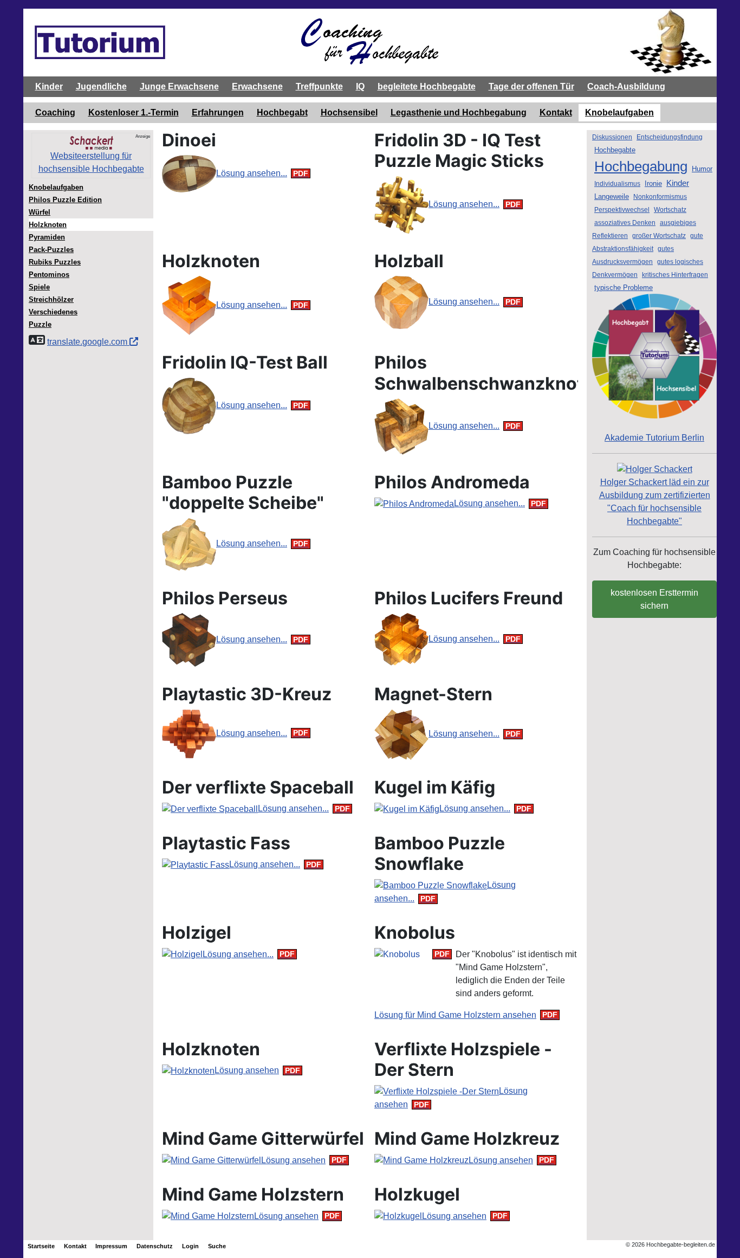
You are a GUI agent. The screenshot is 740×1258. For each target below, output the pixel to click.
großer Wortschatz (659, 236)
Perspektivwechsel (622, 210)
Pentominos (49, 274)
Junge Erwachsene (179, 86)
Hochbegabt (282, 112)
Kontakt (556, 112)
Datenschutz (155, 1246)
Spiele (39, 287)
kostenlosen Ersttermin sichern (654, 599)
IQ (360, 86)
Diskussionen (612, 137)
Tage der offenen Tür (531, 86)
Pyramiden (47, 237)
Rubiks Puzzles (55, 262)
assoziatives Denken (624, 223)
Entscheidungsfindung (670, 137)
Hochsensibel (349, 112)
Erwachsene (257, 86)
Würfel (39, 212)
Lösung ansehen (247, 1070)
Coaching (55, 112)
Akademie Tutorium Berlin (654, 437)
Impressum (111, 1246)
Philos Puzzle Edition (65, 200)
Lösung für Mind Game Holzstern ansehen (455, 1015)
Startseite (41, 1246)
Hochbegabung (640, 166)
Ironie (653, 183)
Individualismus (617, 184)
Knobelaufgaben (619, 112)
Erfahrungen (218, 112)
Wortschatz (670, 210)
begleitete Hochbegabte (427, 86)
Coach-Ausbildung (626, 86)
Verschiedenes (53, 312)
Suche (217, 1246)
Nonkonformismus (660, 197)
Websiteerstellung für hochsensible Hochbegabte (91, 162)
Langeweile (611, 196)
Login (190, 1246)
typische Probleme (623, 287)
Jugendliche (101, 86)
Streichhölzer (51, 299)
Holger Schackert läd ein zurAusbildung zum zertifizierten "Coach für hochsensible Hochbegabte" (654, 502)
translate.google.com (88, 341)
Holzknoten (48, 225)
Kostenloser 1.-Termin (133, 112)
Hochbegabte (614, 150)
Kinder (49, 86)
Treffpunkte (319, 86)
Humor (702, 169)
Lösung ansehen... (251, 173)
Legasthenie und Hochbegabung (459, 112)
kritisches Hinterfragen (675, 275)
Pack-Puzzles (51, 250)
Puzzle (40, 324)
